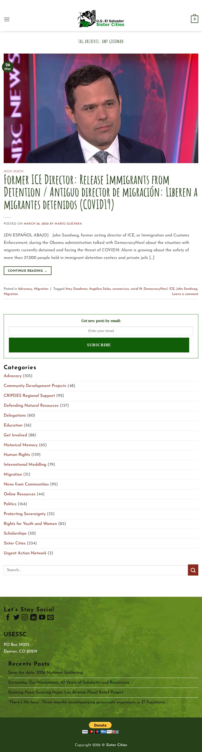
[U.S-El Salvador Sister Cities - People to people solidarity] (101, 19)
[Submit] (193, 570)
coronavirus (120, 288)
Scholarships (15, 533)
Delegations (15, 415)
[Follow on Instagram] (25, 618)
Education (13, 425)
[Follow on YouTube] (42, 618)
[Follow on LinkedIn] (33, 618)
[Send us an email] (50, 618)
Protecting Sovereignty (25, 514)
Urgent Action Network (25, 553)
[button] (7, 19)
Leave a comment (185, 294)
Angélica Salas (100, 288)
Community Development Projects (35, 386)
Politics (10, 504)
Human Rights (17, 455)
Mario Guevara (68, 223)
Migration (18, 171)
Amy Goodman (76, 288)
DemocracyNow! (156, 288)
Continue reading (27, 271)
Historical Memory (21, 445)
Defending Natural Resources (31, 406)
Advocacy (8, 171)
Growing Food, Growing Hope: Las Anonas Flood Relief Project (65, 692)
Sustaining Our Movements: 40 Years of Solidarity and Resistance (69, 682)
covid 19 (136, 288)
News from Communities (26, 484)
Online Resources (19, 494)
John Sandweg (186, 288)
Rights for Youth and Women (30, 524)
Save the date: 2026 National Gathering (45, 673)
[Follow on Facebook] (8, 618)
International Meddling (25, 465)
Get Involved (15, 435)
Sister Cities (15, 543)
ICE (172, 288)
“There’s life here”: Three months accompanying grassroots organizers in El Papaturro (86, 702)
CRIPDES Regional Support (29, 396)
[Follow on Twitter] (16, 618)
